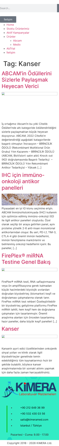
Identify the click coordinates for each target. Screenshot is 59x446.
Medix (17, 44)
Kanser (10, 329)
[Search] (58, 8)
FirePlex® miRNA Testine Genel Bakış (26, 258)
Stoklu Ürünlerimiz (18, 28)
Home (10, 24)
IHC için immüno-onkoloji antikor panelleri (23, 181)
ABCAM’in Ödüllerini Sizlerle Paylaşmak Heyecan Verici (27, 79)
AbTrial (11, 48)
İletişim (11, 52)
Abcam (17, 40)
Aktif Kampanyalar (18, 32)
